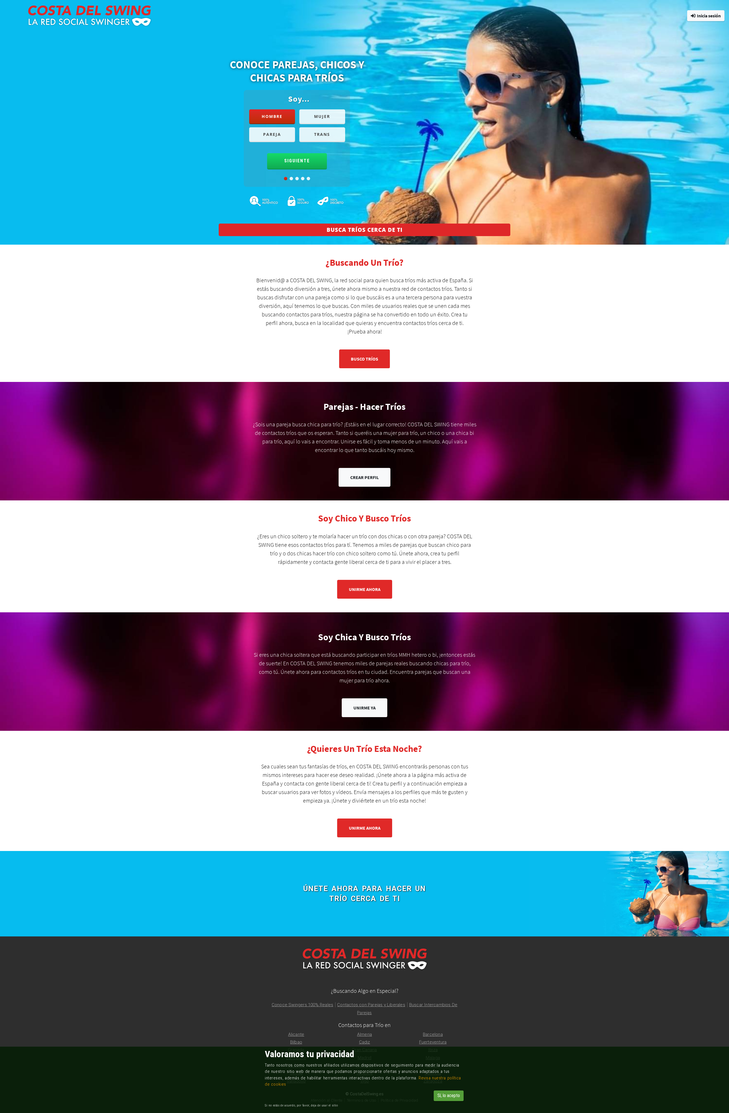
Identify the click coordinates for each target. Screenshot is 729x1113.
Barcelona (433, 1034)
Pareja (272, 134)
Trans (322, 134)
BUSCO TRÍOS (364, 359)
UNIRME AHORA (364, 589)
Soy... (299, 99)
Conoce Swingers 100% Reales (302, 1004)
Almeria (364, 1034)
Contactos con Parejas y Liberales (371, 1004)
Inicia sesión (709, 16)
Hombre (272, 116)
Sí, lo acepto (448, 1095)
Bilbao (296, 1042)
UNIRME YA (364, 708)
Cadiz (364, 1042)
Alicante (296, 1034)
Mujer (322, 116)
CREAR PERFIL (364, 477)
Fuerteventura (433, 1042)
